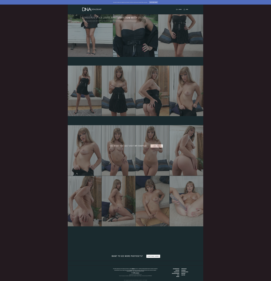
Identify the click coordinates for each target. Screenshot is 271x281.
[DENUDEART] (92, 9)
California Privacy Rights (175, 273)
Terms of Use (177, 270)
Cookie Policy (183, 273)
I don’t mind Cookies (153, 2)
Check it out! (157, 146)
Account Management (176, 268)
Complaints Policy (176, 271)
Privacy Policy (183, 270)
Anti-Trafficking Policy (184, 271)
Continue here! (153, 256)
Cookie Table (183, 274)
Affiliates (177, 276)
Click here (133, 268)
